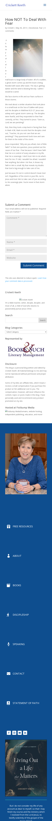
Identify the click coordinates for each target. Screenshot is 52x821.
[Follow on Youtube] (20, 733)
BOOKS (17, 585)
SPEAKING (19, 644)
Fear (41, 28)
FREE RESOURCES (23, 526)
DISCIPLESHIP (21, 614)
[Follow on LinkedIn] (25, 733)
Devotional (33, 28)
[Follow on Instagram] (14, 733)
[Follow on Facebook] (9, 733)
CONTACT (18, 673)
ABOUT (17, 556)
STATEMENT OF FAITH (26, 703)
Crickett (11, 28)
